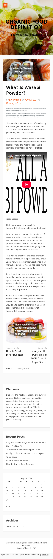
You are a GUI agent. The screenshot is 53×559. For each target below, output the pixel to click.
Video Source (12, 218)
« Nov (9, 506)
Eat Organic (15, 99)
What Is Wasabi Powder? (18, 460)
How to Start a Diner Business (15, 351)
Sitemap (45, 554)
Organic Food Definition (26, 24)
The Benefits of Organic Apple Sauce (23, 449)
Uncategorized (13, 103)
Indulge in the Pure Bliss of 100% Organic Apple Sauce (39, 355)
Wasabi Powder (17, 123)
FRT (34, 548)
